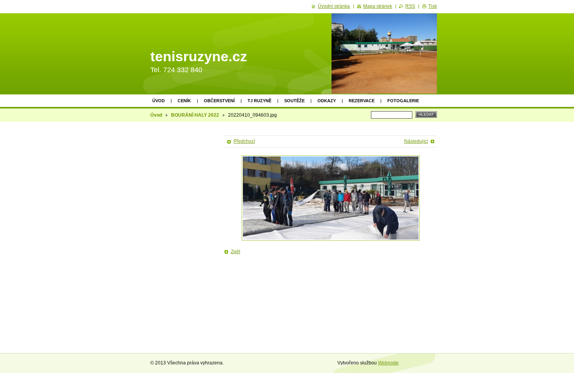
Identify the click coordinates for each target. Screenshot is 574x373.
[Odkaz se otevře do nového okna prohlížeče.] (331, 198)
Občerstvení (219, 100)
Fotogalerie (403, 100)
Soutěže (294, 100)
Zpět (235, 251)
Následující (416, 141)
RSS (410, 6)
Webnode (388, 363)
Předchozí (244, 141)
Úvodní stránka (334, 6)
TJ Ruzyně (259, 100)
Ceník (184, 100)
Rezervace (361, 100)
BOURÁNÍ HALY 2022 (195, 115)
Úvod (158, 100)
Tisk (432, 6)
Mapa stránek (377, 6)
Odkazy (326, 100)
